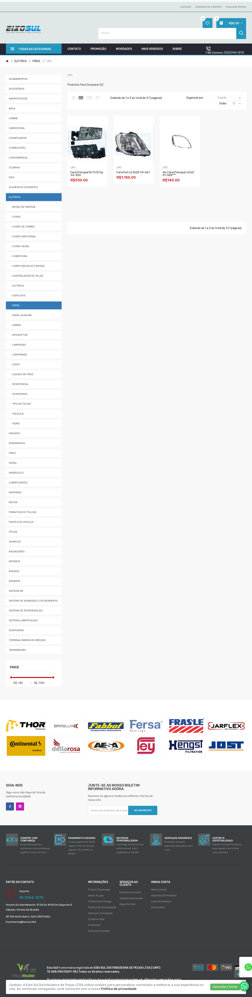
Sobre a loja (95, 895)
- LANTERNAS (18, 354)
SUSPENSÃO (16, 630)
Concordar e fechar (225, 987)
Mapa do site (127, 904)
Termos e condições (100, 913)
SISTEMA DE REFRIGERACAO (26, 610)
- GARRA (15, 325)
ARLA (12, 108)
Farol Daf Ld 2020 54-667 (133, 172)
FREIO (12, 453)
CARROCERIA (17, 128)
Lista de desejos (161, 901)
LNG (49, 61)
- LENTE (14, 364)
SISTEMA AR (16, 590)
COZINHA (14, 167)
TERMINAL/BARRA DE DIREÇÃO (27, 640)
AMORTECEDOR (18, 98)
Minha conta (159, 889)
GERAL (13, 462)
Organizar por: (195, 97)
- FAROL (14, 305)
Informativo (158, 907)
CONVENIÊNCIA (18, 157)
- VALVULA (16, 413)
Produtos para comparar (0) (85, 84)
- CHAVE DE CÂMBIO (22, 226)
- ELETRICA (16, 285)
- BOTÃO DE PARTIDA (22, 206)
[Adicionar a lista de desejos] (93, 189)
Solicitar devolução (131, 898)
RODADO (14, 571)
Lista (98, 97)
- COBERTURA (18, 256)
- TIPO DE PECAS (20, 403)
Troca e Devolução (99, 889)
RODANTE (14, 581)
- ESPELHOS (17, 295)
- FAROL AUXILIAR (20, 315)
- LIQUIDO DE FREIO (21, 374)
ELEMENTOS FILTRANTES (23, 187)
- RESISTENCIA (18, 384)
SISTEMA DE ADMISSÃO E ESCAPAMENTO (33, 600)
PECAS (13, 531)
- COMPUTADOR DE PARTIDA (26, 265)
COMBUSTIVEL (17, 147)
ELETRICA (20, 61)
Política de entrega (99, 901)
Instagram (20, 806)
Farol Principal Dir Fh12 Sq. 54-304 (86, 174)
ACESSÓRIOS (16, 88)
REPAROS (14, 561)
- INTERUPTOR (18, 334)
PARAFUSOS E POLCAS (22, 512)
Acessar (185, 7)
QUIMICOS (15, 541)
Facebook (10, 806)
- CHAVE (15, 216)
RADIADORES (17, 551)
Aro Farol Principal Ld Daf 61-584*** (178, 174)
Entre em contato (99, 930)
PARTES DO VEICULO (21, 521)
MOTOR (13, 502)
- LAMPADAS (17, 344)
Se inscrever (142, 810)
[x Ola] (244, 986)
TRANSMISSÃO (17, 649)
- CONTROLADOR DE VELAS (26, 275)
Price (14, 667)
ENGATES (14, 433)
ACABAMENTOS (18, 78)
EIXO (11, 177)
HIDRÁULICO (16, 472)
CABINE (13, 118)
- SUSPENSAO (18, 393)
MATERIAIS (15, 492)
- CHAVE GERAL (19, 246)
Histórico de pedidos (164, 895)
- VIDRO (14, 423)
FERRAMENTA (17, 443)
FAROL (36, 61)
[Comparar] (99, 189)
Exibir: (223, 103)
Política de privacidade (102, 907)
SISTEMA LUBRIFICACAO (23, 620)
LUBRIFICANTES (18, 482)
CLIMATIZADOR (18, 137)
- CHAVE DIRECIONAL (22, 236)
